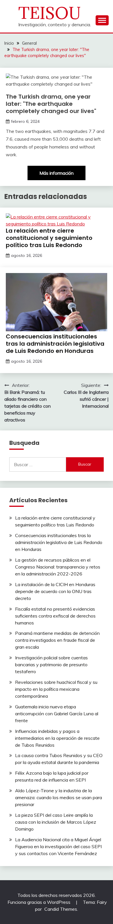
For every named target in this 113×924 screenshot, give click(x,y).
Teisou (49, 13)
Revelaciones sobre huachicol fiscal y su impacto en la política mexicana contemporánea (56, 689)
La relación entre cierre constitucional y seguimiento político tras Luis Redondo (49, 238)
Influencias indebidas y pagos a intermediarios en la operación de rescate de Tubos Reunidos (57, 738)
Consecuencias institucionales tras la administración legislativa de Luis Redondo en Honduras (55, 343)
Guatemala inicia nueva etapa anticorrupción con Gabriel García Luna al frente (56, 713)
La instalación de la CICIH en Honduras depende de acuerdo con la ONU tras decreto (55, 591)
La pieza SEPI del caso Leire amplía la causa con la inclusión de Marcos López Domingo (55, 822)
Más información (56, 173)
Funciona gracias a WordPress (40, 902)
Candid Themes (60, 909)
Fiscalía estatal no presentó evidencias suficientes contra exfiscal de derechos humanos (55, 616)
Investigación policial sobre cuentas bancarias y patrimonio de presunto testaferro (51, 664)
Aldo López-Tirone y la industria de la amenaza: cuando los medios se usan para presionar (58, 797)
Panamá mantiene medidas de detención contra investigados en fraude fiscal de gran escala (57, 640)
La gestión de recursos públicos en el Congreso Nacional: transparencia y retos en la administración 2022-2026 (57, 567)
